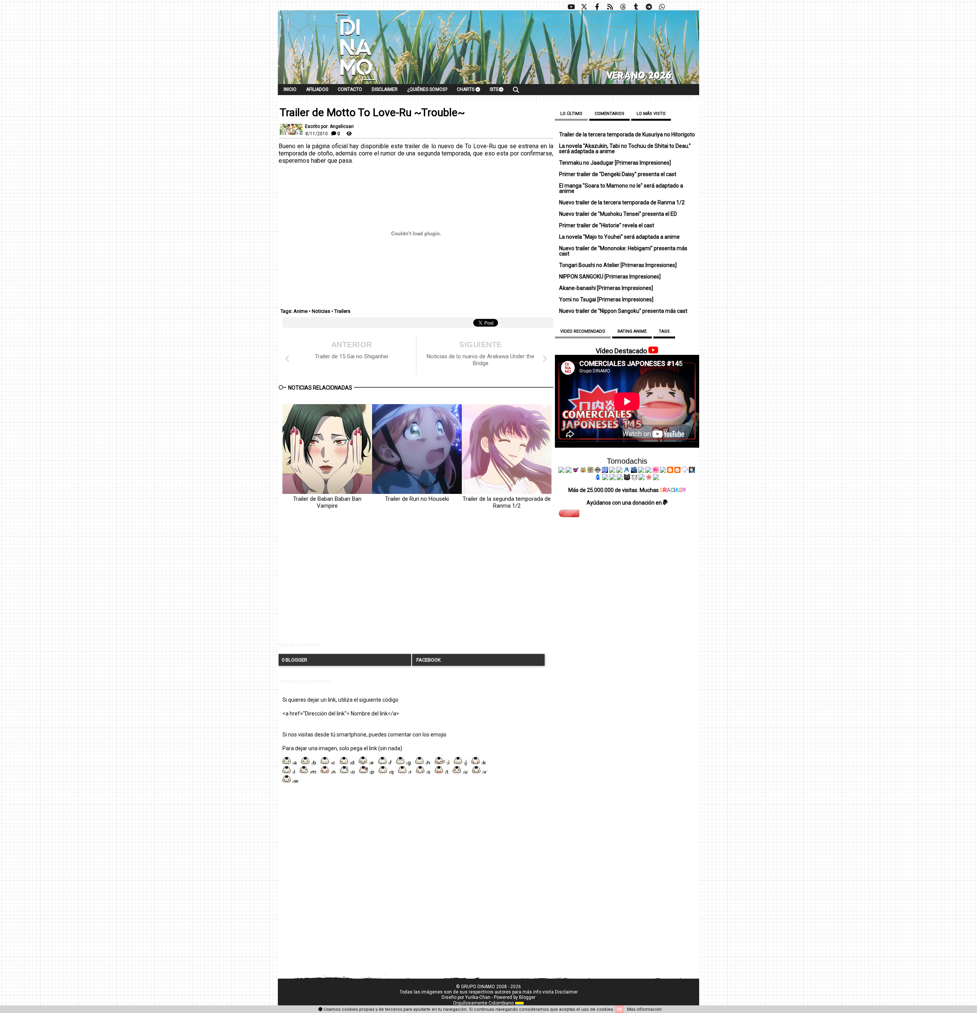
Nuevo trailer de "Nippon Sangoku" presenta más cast (623, 311)
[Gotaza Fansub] (605, 478)
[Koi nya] (619, 471)
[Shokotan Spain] (656, 471)
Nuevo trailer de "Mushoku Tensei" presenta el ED (618, 214)
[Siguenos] (623, 7)
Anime (300, 311)
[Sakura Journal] (649, 478)
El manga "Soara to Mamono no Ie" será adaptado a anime (621, 188)
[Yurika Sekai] (663, 471)
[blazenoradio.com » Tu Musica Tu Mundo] (677, 471)
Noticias (321, 311)
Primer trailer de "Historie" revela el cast (606, 225)
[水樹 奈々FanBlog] (598, 471)
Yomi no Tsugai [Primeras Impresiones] (606, 299)
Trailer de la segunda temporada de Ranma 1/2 (507, 502)
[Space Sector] (612, 478)
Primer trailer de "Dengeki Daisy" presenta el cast (617, 174)
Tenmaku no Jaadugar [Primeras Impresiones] (615, 163)
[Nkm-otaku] (627, 478)
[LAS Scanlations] (605, 471)
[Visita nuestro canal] (571, 7)
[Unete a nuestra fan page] (597, 7)
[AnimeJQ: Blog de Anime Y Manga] (656, 478)
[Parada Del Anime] (634, 471)
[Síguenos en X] (584, 7)
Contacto (350, 89)
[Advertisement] (416, 581)
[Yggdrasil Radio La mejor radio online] (569, 471)
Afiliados (317, 89)
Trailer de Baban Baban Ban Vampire (327, 502)
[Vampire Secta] (590, 471)
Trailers (342, 311)
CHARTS (466, 89)
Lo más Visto (651, 113)
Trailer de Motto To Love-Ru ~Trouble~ (372, 112)
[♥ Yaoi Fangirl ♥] (583, 471)
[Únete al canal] (649, 7)
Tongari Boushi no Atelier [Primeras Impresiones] (618, 265)
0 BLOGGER (294, 660)
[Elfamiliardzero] (692, 471)
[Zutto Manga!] (641, 471)
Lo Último (571, 113)
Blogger (527, 997)
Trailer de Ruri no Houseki (417, 498)
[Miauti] (576, 471)
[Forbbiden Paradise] (612, 471)
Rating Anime (631, 331)
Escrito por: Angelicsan (329, 126)
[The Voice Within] (634, 478)
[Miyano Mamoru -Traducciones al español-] (670, 471)
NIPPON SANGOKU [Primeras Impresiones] (610, 276)
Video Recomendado (582, 331)
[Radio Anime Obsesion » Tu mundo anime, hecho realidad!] (627, 471)
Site (494, 89)
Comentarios (609, 113)
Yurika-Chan (477, 997)
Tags (664, 331)
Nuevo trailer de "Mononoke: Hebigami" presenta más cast (623, 251)
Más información (644, 1009)
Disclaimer (385, 89)
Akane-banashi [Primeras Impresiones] (606, 288)
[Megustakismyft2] (598, 478)
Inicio (290, 89)
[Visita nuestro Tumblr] (636, 7)
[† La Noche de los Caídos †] (561, 471)
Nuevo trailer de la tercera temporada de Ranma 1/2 (622, 202)
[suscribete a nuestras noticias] (610, 7)
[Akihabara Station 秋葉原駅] (685, 471)
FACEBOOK (428, 660)
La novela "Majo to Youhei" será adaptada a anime (619, 237)
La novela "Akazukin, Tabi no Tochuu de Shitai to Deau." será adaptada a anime (625, 148)
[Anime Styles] (648, 471)
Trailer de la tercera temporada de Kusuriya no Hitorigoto (627, 134)
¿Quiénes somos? (427, 89)
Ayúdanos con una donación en (625, 503)
